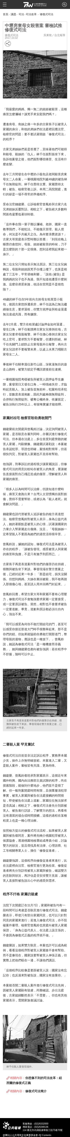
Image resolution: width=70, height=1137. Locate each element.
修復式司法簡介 (36, 1091)
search (64, 5)
